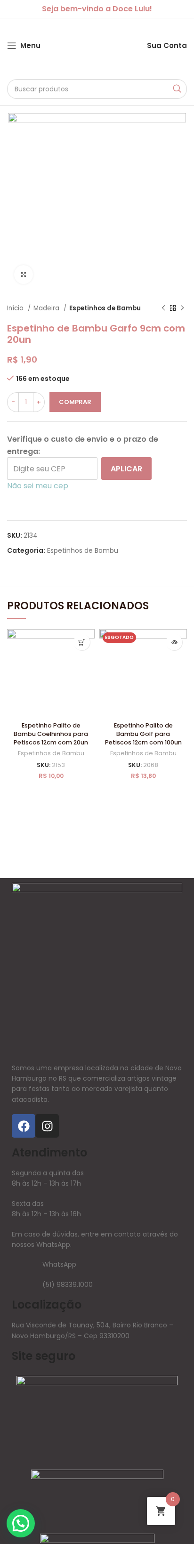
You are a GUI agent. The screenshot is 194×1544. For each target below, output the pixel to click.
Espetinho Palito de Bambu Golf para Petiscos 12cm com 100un (143, 733)
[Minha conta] (137, 45)
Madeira (47, 308)
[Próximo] (182, 308)
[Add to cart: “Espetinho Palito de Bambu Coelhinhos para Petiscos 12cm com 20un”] (81, 642)
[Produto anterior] (163, 308)
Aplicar (126, 468)
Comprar (75, 401)
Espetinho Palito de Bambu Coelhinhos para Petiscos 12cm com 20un (51, 733)
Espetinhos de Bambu (105, 308)
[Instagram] (47, 1126)
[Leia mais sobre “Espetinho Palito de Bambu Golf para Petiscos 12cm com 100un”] (174, 642)
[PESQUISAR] (177, 89)
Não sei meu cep (37, 485)
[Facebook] (23, 1126)
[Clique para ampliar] (23, 274)
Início (16, 308)
